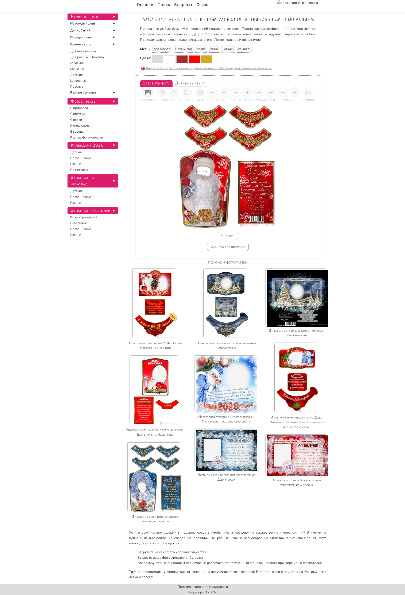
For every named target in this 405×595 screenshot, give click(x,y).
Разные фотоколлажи (86, 137)
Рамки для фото (86, 16)
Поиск (164, 4)
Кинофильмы (80, 126)
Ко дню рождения (83, 217)
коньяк (228, 49)
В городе (77, 131)
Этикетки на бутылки (91, 210)
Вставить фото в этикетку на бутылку (286, 571)
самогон (244, 49)
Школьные (78, 81)
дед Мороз (161, 49)
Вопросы (183, 4)
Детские (76, 75)
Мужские (77, 69)
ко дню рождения (158, 538)
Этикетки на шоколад (82, 181)
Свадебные (78, 223)
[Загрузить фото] (148, 92)
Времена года (80, 44)
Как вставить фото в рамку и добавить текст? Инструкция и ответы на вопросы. (209, 68)
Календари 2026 (87, 145)
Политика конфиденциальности (202, 586)
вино (214, 49)
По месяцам (79, 170)
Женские (77, 63)
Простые (76, 86)
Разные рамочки (83, 92)
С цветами (78, 114)
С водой (76, 120)
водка (201, 49)
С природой (79, 108)
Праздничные (81, 37)
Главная (145, 4)
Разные (75, 164)
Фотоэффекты (83, 101)
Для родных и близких (87, 57)
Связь (202, 4)
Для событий (80, 30)
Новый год (183, 49)
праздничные (204, 538)
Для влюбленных (83, 51)
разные (223, 538)
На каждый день (83, 23)
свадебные (183, 538)
